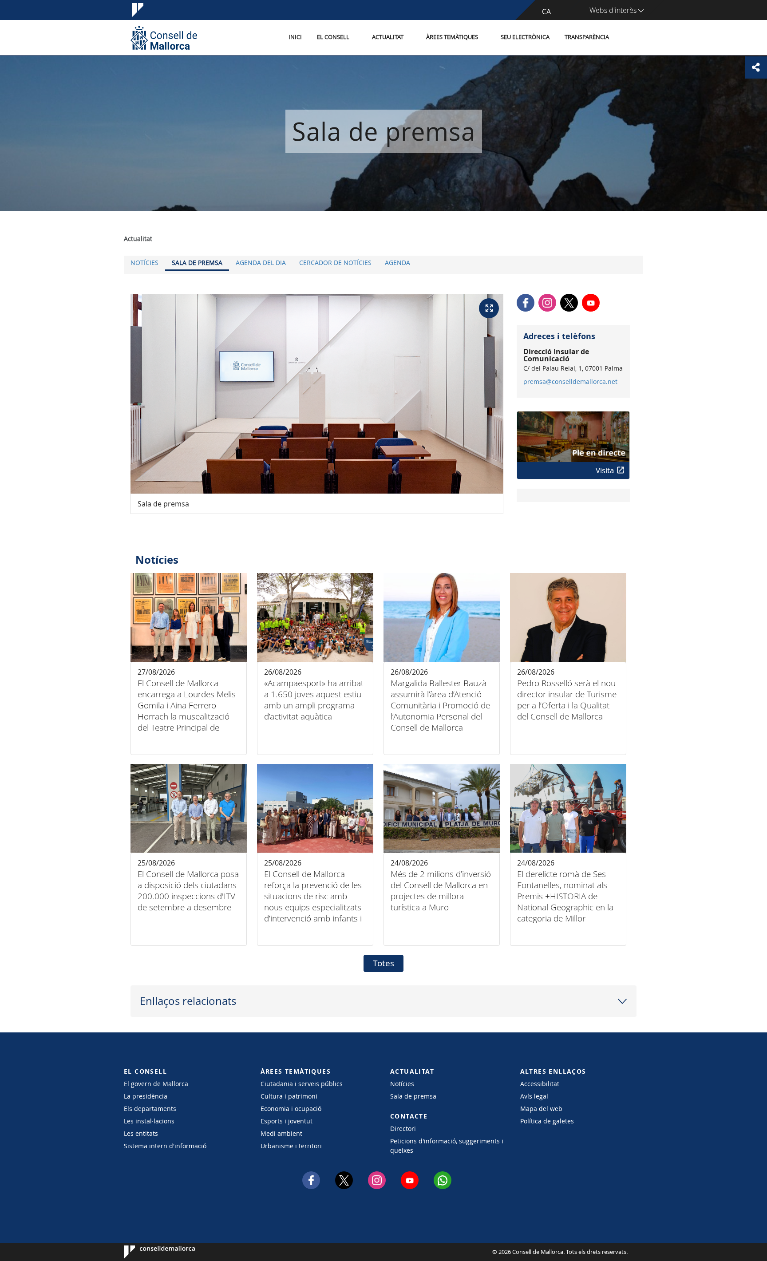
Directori (403, 1128)
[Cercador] (626, 37)
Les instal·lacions (149, 1121)
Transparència (587, 37)
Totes (383, 963)
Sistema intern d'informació (165, 1146)
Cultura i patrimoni (289, 1096)
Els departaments (150, 1108)
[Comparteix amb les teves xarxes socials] (756, 67)
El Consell (333, 37)
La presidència (145, 1096)
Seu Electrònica (525, 37)
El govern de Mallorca (156, 1083)
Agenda (397, 262)
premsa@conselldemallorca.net (570, 381)
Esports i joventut (286, 1121)
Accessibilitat (539, 1083)
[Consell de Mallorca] (163, 37)
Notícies (144, 262)
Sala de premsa (197, 262)
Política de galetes (547, 1121)
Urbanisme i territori (291, 1146)
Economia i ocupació (291, 1108)
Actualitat (387, 37)
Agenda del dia (261, 262)
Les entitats (141, 1133)
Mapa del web (541, 1108)
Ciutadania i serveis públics (302, 1083)
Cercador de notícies (335, 262)
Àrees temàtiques (452, 37)
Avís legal (534, 1096)
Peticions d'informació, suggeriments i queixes (446, 1145)
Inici (295, 37)
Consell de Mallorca (151, 1252)
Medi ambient (281, 1133)
